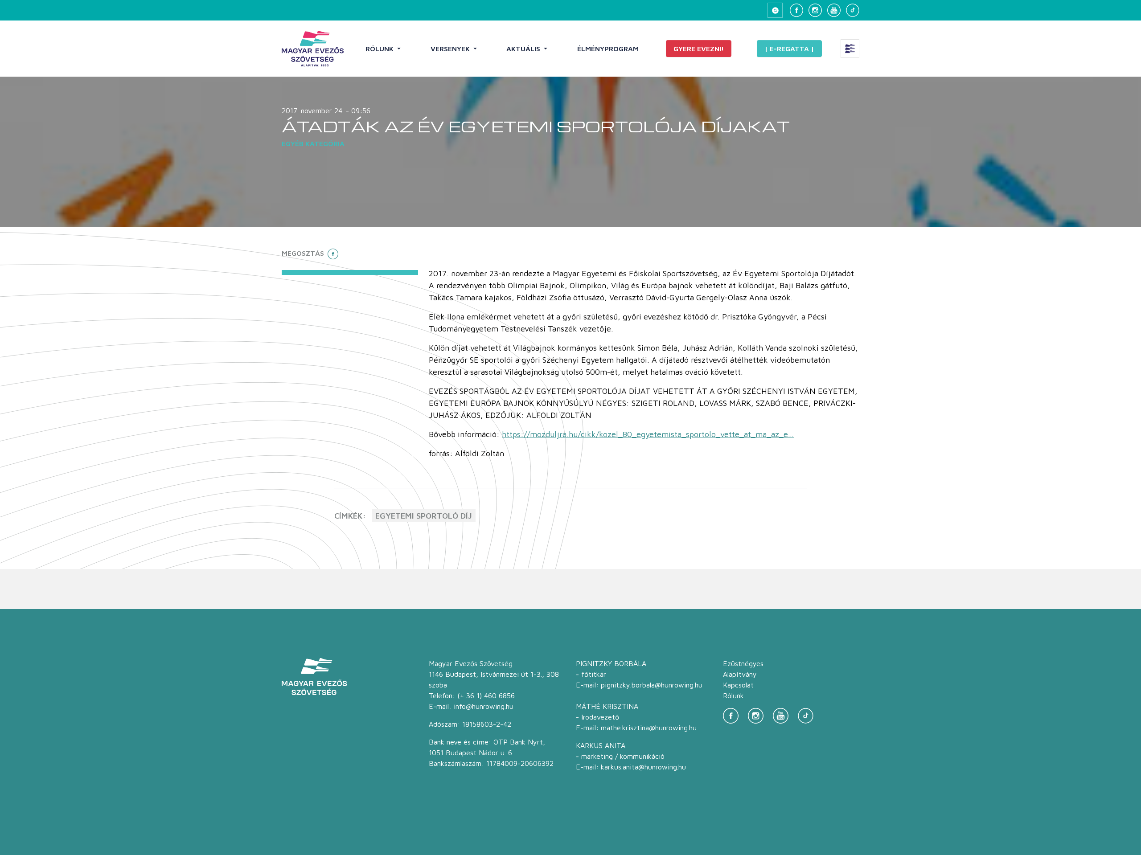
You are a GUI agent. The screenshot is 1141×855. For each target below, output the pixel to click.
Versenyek (451, 49)
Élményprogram (608, 49)
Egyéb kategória (313, 143)
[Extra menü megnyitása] (850, 48)
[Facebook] (796, 10)
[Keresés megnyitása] (775, 10)
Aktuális (524, 49)
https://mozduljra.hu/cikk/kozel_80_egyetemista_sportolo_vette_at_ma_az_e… (648, 434)
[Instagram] (815, 10)
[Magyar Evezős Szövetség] (313, 49)
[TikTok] (852, 10)
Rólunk (380, 49)
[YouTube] (834, 10)
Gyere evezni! (698, 49)
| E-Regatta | (789, 49)
